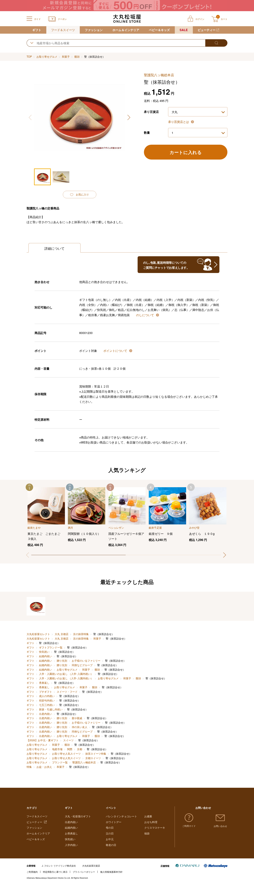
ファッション (94, 30)
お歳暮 (148, 816)
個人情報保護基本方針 (111, 871)
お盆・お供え (44, 767)
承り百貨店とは (179, 122)
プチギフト (45, 691)
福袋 (146, 833)
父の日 (110, 833)
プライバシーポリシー (84, 871)
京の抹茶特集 (81, 634)
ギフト (36, 30)
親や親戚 (77, 718)
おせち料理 (150, 822)
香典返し (44, 683)
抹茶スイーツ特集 (95, 753)
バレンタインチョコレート (121, 816)
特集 (29, 767)
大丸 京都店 (61, 634)
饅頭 (77, 56)
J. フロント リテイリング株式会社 (59, 865)
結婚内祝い (45, 656)
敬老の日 (111, 845)
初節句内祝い (47, 700)
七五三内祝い (47, 705)
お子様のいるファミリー (86, 660)
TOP (29, 56)
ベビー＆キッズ (159, 30)
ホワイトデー (113, 822)
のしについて (145, 315)
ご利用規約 (32, 871)
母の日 (110, 827)
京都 (79, 749)
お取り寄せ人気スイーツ (66, 753)
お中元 (110, 839)
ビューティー (207, 30)
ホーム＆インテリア (125, 30)
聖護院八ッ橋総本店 (84, 762)
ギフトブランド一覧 (50, 647)
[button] (128, 117)
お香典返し (71, 833)
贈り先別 (62, 660)
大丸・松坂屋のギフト (78, 816)
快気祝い (44, 651)
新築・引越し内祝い (50, 709)
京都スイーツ (93, 758)
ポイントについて (115, 350)
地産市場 (57, 749)
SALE (184, 30)
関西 (69, 749)
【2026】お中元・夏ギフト (43, 740)
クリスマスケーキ (154, 827)
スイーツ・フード (67, 691)
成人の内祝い (47, 696)
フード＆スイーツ (63, 30)
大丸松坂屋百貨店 (91, 865)
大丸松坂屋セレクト (38, 634)
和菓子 (66, 56)
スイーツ (68, 740)
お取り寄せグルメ (46, 56)
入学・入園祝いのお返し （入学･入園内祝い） (66, 674)
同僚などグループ (82, 665)
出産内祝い (45, 714)
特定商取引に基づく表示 (55, 871)
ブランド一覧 (60, 762)
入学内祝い (71, 845)
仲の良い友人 (79, 727)
